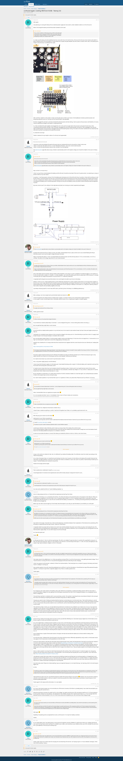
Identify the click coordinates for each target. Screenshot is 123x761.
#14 (98, 467)
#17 (98, 506)
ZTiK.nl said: (36, 156)
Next (29, 17)
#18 (98, 538)
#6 (98, 292)
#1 (98, 19)
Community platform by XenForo (61, 759)
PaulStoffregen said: (38, 263)
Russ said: (36, 384)
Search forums (31, 6)
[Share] (96, 20)
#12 (98, 413)
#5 (98, 261)
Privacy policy (88, 757)
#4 (98, 244)
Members (45, 4)
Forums (31, 4)
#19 (98, 548)
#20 (98, 574)
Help (93, 757)
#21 (98, 616)
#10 (98, 381)
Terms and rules (82, 757)
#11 (98, 399)
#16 (98, 492)
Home (26, 4)
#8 (98, 314)
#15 (98, 478)
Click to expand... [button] (66, 449)
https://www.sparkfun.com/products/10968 (43, 346)
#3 (98, 154)
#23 (98, 698)
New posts (26, 6)
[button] (41, 4)
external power (38, 149)
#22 (98, 686)
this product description (42, 422)
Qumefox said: (37, 509)
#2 (98, 139)
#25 (98, 731)
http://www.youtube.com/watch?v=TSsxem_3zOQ (47, 653)
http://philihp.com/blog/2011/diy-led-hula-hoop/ (72, 643)
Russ (25, 12)
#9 (98, 328)
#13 (98, 436)
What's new (37, 4)
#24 (98, 720)
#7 (98, 303)
